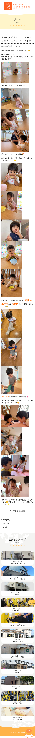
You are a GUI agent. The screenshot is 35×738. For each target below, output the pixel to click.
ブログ (5, 527)
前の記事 (13, 511)
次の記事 (22, 511)
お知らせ (6, 523)
